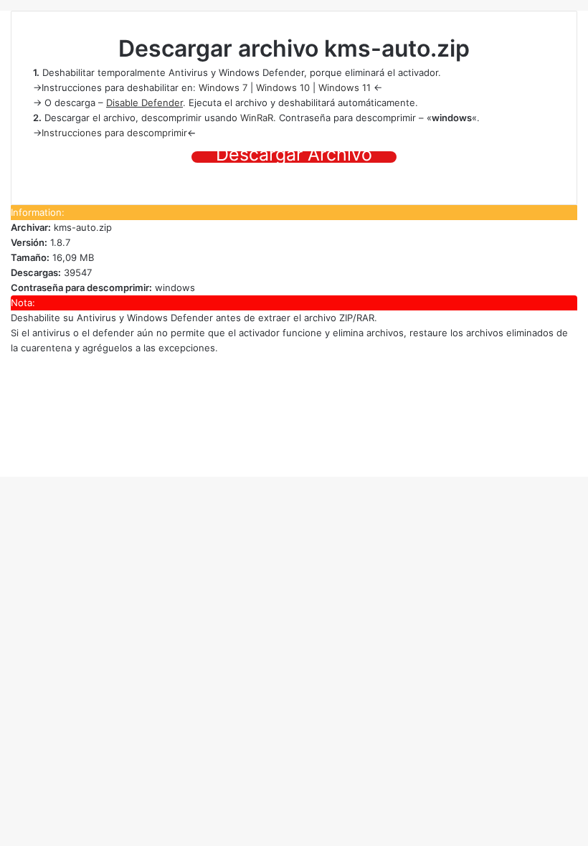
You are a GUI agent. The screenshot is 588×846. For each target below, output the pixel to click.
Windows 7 (223, 87)
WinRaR (256, 117)
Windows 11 (344, 87)
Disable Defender (144, 102)
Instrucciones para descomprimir (114, 132)
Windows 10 (283, 87)
